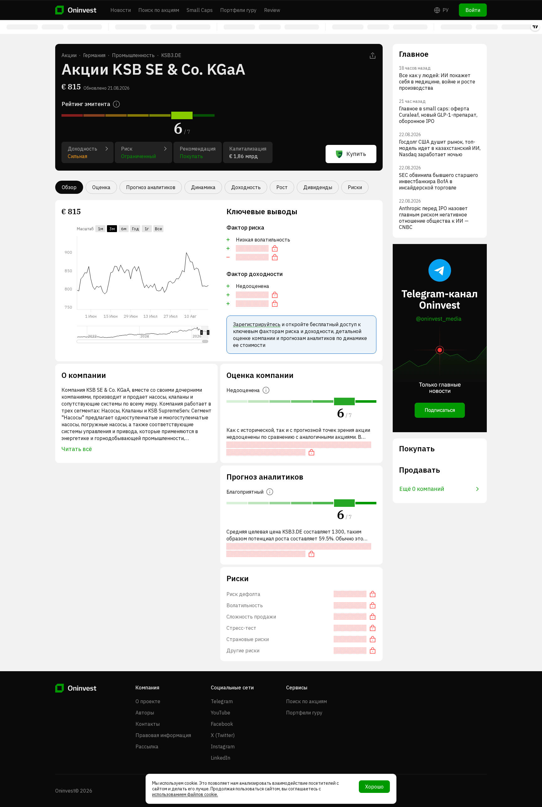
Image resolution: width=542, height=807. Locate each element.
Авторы (145, 712)
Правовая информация (163, 735)
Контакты (148, 724)
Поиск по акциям (158, 10)
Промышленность (133, 55)
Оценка (101, 187)
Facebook (222, 724)
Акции (69, 55)
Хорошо (374, 786)
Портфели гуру (238, 10)
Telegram (222, 701)
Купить (356, 153)
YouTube (220, 712)
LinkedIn (220, 758)
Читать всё (76, 449)
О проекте (148, 701)
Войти (472, 10)
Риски (355, 187)
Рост (282, 187)
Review (272, 10)
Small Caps (200, 10)
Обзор (69, 187)
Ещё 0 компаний (421, 488)
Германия (94, 55)
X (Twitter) (223, 735)
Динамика (203, 187)
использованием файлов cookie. (185, 794)
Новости (120, 10)
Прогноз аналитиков (150, 187)
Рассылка (147, 746)
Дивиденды (317, 187)
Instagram (223, 746)
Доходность (246, 187)
